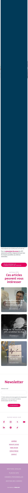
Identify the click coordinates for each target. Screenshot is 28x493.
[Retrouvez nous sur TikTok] (17, 427)
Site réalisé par (10, 487)
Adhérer (14, 441)
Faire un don (14, 447)
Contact (14, 454)
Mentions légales (14, 469)
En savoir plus (14, 308)
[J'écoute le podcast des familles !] (11, 427)
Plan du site (14, 473)
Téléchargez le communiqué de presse (12, 265)
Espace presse (14, 451)
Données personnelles (14, 477)
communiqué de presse (12, 251)
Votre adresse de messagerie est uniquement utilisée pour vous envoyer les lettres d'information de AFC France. (14, 398)
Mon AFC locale (14, 444)
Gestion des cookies (14, 481)
